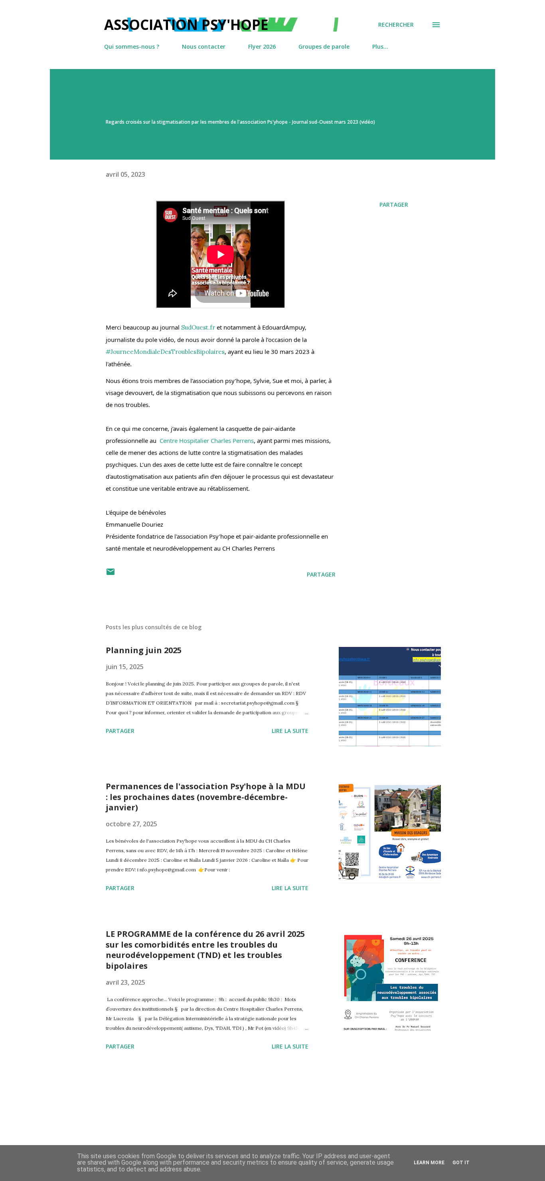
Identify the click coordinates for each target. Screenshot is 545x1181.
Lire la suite (290, 731)
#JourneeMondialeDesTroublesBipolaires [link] (165, 351)
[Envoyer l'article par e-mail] (110, 574)
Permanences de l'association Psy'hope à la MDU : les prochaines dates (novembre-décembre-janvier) (206, 797)
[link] (198, 327)
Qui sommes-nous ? (131, 46)
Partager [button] (393, 204)
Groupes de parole (324, 46)
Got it (461, 1162)
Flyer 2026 (262, 46)
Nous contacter (203, 46)
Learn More (429, 1162)
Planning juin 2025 (144, 650)
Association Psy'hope (186, 24)
